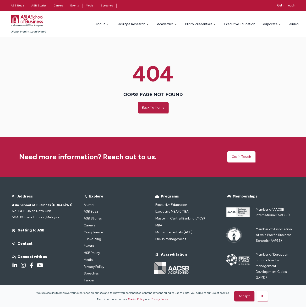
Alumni (294, 24)
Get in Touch (286, 5)
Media (89, 5)
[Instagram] (23, 265)
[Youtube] (40, 265)
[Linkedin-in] (14, 265)
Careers (58, 5)
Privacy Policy (159, 299)
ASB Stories (38, 5)
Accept (244, 296)
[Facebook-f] (31, 265)
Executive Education (239, 24)
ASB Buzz (17, 5)
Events (74, 5)
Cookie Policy (136, 299)
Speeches (107, 5)
